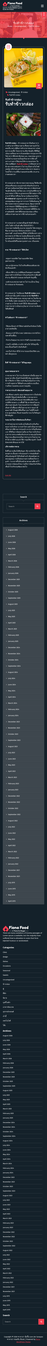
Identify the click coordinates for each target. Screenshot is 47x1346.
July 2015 (11, 883)
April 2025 (12, 623)
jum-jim (8, 475)
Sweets (5, 975)
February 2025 (13, 635)
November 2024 (14, 654)
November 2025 (14, 586)
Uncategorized (20, 26)
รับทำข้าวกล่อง (14, 95)
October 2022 (13, 808)
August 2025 (13, 604)
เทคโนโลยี (7, 1021)
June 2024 (12, 685)
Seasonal (6, 971)
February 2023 (13, 784)
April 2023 (12, 771)
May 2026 (11, 548)
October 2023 (13, 734)
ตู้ (3, 989)
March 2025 (12, 629)
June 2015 (12, 889)
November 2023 (14, 728)
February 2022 (13, 858)
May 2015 (11, 895)
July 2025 (11, 610)
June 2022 (12, 833)
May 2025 (11, 616)
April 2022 (12, 845)
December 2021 (14, 870)
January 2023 (13, 790)
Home (10, 26)
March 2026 (12, 561)
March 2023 (12, 777)
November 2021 (14, 876)
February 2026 (13, 567)
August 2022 (13, 821)
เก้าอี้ (4, 1016)
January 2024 (13, 715)
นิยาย (5, 998)
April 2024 (12, 697)
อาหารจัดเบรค (8, 1007)
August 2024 (13, 672)
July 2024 (11, 678)
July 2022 (11, 827)
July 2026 (11, 536)
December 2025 (14, 579)
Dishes (5, 961)
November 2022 (14, 802)
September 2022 (14, 814)
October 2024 (13, 660)
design (5, 957)
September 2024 (14, 666)
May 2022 (11, 839)
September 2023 (14, 740)
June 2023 (12, 759)
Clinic (5, 952)
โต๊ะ (4, 1025)
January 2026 (13, 573)
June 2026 (12, 542)
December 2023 (14, 722)
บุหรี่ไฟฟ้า (6, 1002)
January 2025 (13, 641)
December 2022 (14, 796)
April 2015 (12, 901)
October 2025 (13, 592)
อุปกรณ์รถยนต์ (8, 1012)
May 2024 (11, 691)
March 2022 (12, 852)
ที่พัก (4, 993)
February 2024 (13, 709)
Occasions (7, 966)
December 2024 (14, 647)
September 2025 (14, 598)
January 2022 (13, 864)
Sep (39, 86)
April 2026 (12, 555)
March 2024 (12, 703)
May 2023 (11, 765)
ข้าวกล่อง (24, 92)
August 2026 (13, 530)
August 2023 (13, 746)
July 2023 (11, 753)
